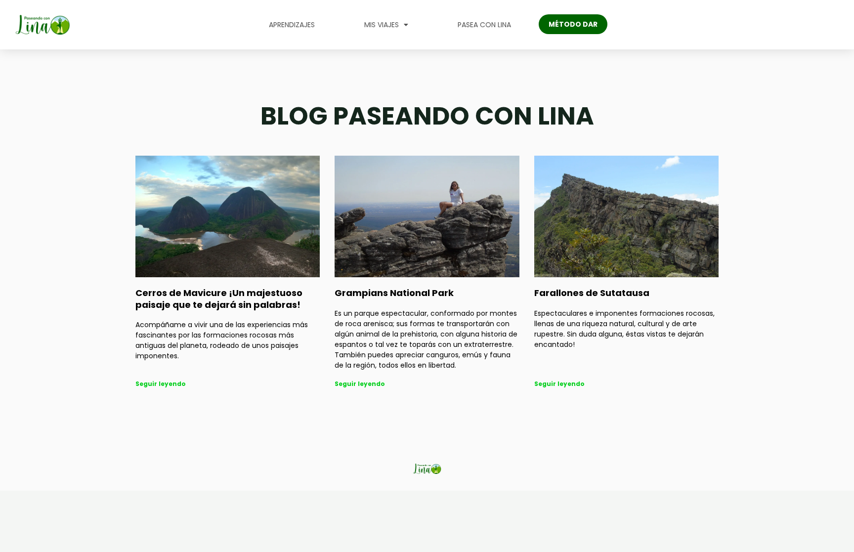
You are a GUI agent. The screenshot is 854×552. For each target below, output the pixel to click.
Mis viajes (381, 25)
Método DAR (573, 24)
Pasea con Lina (484, 25)
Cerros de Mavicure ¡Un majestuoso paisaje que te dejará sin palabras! (218, 298)
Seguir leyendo (160, 384)
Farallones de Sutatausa (591, 293)
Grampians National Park (394, 293)
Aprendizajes (292, 25)
